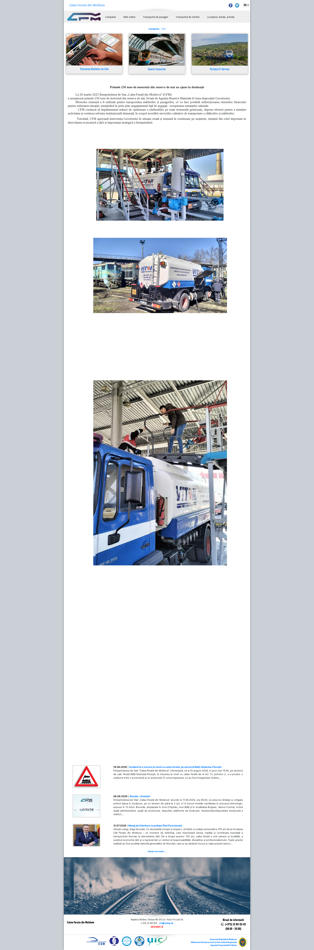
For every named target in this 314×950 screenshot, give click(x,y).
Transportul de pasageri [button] (155, 16)
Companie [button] (110, 16)
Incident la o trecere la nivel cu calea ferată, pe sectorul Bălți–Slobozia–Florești (175, 767)
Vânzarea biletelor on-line (94, 69)
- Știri (157, 28)
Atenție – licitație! (140, 796)
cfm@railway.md (166, 923)
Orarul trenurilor (157, 69)
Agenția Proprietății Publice (223, 945)
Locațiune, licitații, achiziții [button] (220, 16)
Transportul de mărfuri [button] (188, 16)
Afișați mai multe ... (157, 851)
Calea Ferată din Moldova (87, 5)
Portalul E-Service (219, 69)
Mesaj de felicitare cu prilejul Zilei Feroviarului (155, 825)
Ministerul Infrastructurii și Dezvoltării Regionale (214, 942)
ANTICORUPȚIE (157, 927)
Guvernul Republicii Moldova (223, 939)
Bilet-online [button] (129, 16)
